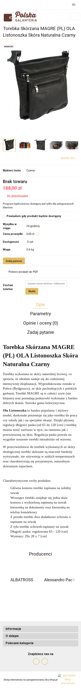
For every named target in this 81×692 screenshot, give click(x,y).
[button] (40, 629)
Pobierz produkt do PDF (23, 272)
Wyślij (31, 291)
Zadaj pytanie (14, 260)
